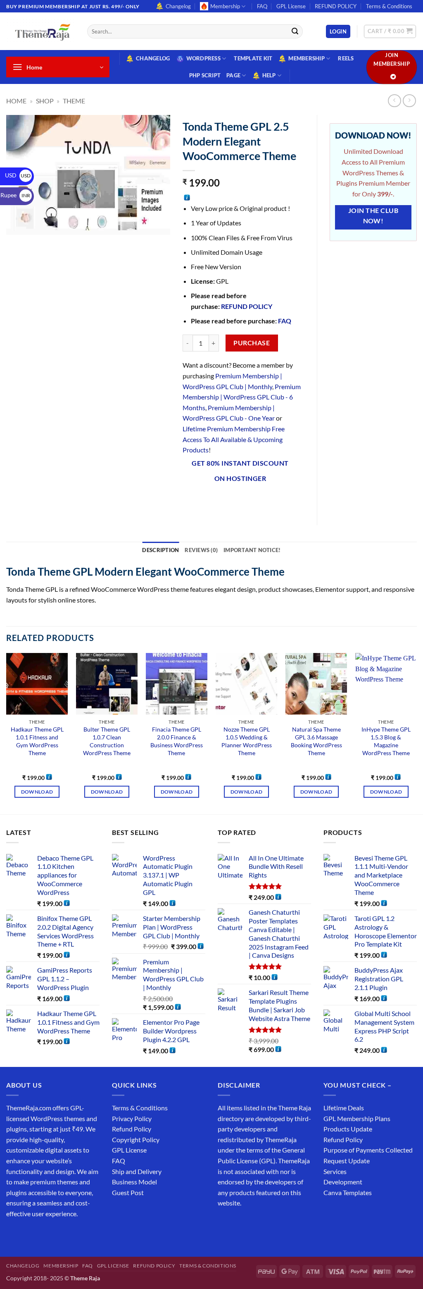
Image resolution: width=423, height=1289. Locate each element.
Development (342, 1182)
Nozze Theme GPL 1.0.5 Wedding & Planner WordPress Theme (246, 741)
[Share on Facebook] (190, 500)
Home (16, 101)
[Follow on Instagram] (29, 1234)
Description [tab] (160, 550)
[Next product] (394, 100)
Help (269, 75)
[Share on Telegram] (294, 500)
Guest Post (128, 1192)
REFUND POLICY (335, 6)
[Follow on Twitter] (43, 1234)
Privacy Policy (132, 1118)
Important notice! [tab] (251, 550)
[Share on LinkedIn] (264, 500)
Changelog (178, 6)
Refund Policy (131, 1129)
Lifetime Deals (343, 1108)
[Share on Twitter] (219, 500)
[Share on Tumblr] (279, 500)
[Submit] (295, 31)
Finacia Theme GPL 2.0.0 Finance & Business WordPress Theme (176, 741)
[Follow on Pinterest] (73, 1234)
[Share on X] (205, 500)
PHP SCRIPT (205, 75)
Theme (74, 101)
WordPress (203, 58)
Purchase (251, 343)
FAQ (262, 6)
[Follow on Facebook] (14, 1234)
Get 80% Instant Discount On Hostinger (240, 470)
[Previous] (6, 732)
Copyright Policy (135, 1139)
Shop (45, 101)
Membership (225, 6)
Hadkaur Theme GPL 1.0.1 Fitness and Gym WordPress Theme (37, 741)
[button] (338, 31)
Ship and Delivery (137, 1171)
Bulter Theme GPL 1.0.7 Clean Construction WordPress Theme (107, 741)
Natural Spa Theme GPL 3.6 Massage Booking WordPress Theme (316, 741)
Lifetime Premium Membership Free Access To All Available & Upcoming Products (234, 439)
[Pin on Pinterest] (250, 500)
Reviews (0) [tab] (201, 550)
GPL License (291, 6)
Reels (346, 58)
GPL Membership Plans (356, 1118)
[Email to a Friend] (235, 500)
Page (233, 75)
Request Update (346, 1161)
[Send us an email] (58, 1234)
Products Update (347, 1129)
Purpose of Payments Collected (368, 1150)
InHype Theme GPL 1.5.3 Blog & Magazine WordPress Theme (386, 741)
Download (37, 791)
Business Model (134, 1182)
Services (335, 1171)
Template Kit (253, 58)
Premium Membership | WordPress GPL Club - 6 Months (242, 397)
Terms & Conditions (389, 6)
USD (18, 175)
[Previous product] (409, 100)
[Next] (416, 732)
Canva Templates (347, 1192)
